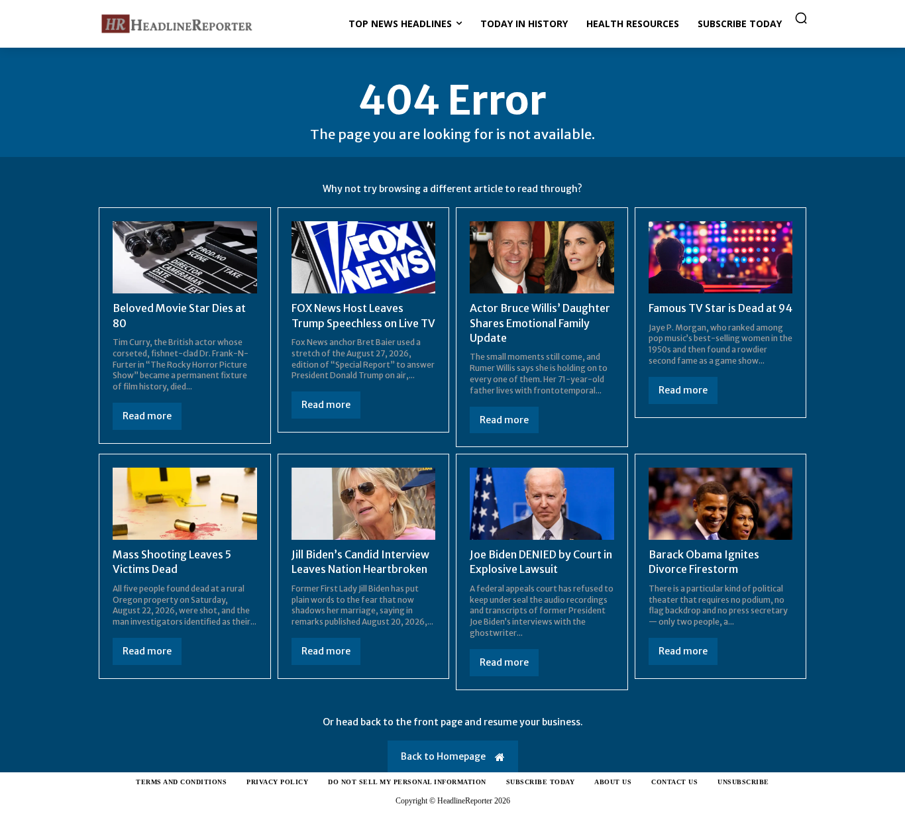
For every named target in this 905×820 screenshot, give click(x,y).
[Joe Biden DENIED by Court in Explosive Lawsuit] (542, 504)
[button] (801, 18)
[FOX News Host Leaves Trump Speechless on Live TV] (364, 257)
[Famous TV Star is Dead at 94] (721, 257)
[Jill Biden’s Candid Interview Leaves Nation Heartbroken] (364, 504)
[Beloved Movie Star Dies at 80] (185, 257)
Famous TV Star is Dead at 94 (720, 308)
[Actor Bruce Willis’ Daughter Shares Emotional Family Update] (542, 257)
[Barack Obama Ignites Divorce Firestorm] (721, 504)
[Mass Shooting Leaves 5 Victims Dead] (185, 504)
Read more (147, 416)
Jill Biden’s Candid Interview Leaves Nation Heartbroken (360, 562)
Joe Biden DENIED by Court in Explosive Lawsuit (541, 562)
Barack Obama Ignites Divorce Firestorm (704, 562)
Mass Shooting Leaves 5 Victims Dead (172, 562)
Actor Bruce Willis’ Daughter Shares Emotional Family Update (540, 322)
